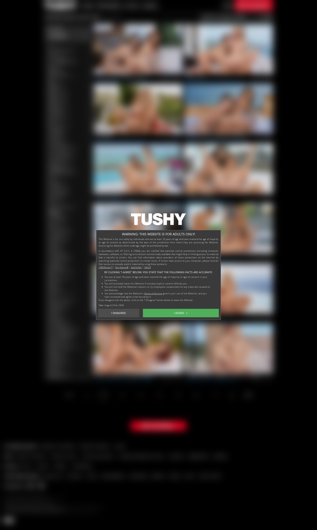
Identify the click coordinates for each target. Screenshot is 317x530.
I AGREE (179, 313)
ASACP (147, 267)
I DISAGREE (118, 313)
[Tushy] (158, 220)
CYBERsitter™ (106, 267)
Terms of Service (153, 293)
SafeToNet (136, 267)
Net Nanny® (121, 267)
